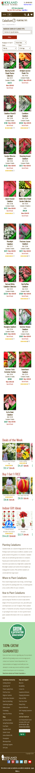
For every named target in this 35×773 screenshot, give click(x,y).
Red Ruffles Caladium (25, 285)
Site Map (21, 714)
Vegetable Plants (7, 729)
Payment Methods (23, 707)
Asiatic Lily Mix (23, 461)
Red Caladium (23, 570)
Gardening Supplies (8, 704)
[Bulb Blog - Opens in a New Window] (25, 761)
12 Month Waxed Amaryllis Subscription (9, 530)
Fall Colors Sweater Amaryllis (23, 530)
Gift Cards (5, 748)
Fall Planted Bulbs (7, 720)
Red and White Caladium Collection (10, 285)
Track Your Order (23, 701)
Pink (16, 570)
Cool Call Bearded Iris (9, 495)
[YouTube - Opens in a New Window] (29, 761)
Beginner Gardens (7, 695)
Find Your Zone (6, 692)
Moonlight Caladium (7, 567)
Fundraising (5, 710)
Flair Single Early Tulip (23, 495)
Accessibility (21, 686)
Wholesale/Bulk (7, 741)
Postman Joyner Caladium (25, 242)
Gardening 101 (6, 686)
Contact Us (21, 689)
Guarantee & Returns (24, 692)
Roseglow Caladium (10, 327)
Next (31, 456)
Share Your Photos (7, 714)
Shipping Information (24, 695)
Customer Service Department (17, 661)
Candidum (23, 561)
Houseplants (6, 738)
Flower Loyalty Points (8, 689)
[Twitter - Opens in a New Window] (21, 761)
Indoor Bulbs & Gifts (7, 735)
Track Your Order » (28, 4)
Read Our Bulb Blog (7, 701)
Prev (3, 456)
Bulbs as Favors (6, 707)
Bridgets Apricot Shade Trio (25, 71)
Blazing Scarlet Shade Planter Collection (10, 73)
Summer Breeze (19, 567)
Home (3, 24)
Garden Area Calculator (8, 698)
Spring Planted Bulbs (10, 24)
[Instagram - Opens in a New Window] (17, 761)
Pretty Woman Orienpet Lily (9, 462)
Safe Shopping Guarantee (25, 710)
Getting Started (6, 683)
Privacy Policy (22, 704)
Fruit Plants (5, 726)
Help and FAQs (22, 698)
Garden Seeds (6, 732)
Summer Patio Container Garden (10, 370)
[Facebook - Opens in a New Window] (8, 761)
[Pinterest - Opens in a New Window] (12, 761)
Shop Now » (25, 10)
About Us (21, 683)
